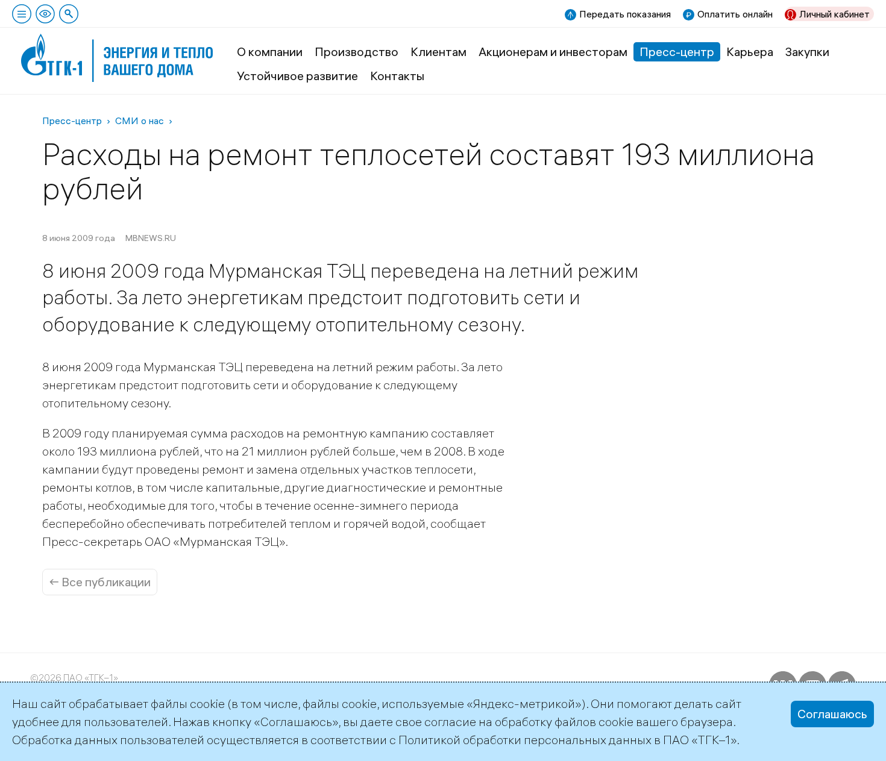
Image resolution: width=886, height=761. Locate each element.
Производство (356, 51)
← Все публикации (100, 581)
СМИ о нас (139, 120)
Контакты (397, 75)
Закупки (807, 51)
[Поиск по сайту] (68, 13)
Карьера (749, 51)
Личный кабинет (834, 14)
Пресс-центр (676, 51)
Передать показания (625, 14)
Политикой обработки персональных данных (525, 739)
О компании (270, 51)
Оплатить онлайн (735, 14)
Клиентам (438, 51)
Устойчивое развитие (297, 75)
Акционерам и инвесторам (553, 51)
